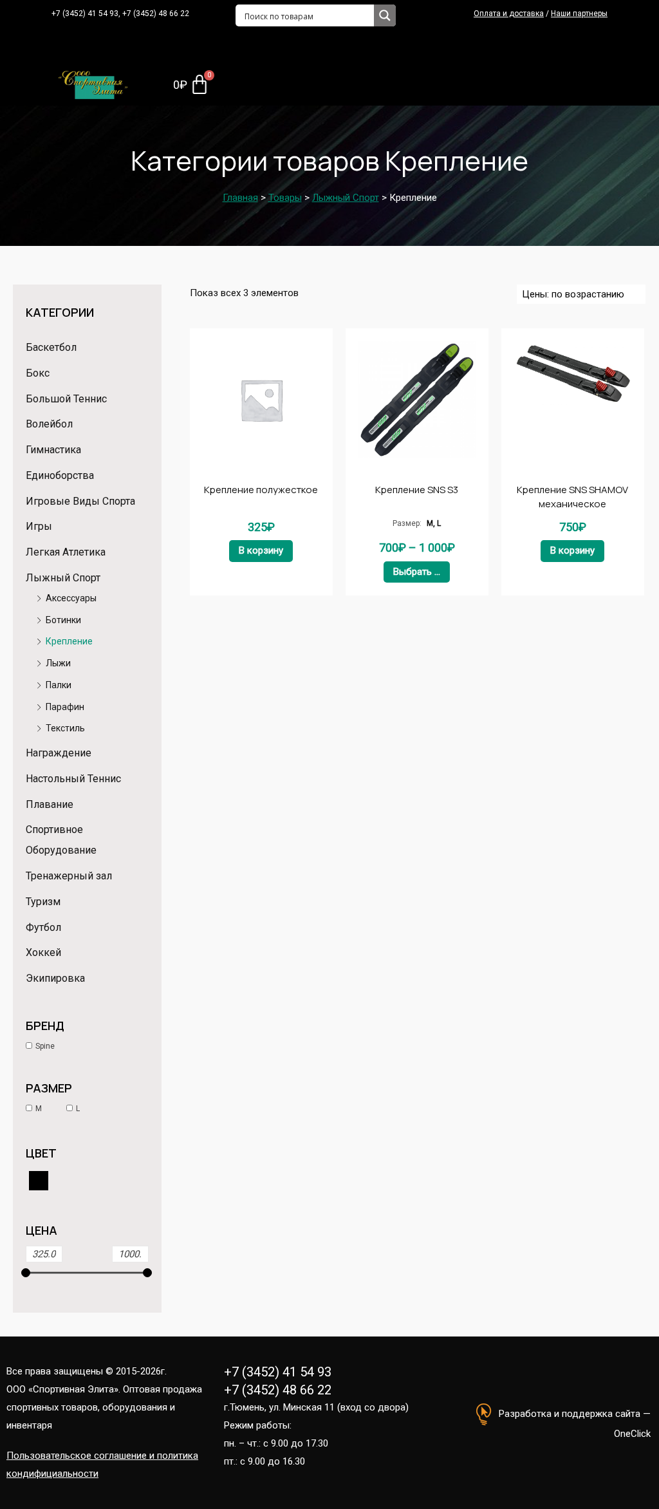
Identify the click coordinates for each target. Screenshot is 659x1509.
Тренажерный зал (69, 876)
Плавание (49, 804)
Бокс (38, 373)
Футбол (43, 927)
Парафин (65, 707)
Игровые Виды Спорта (80, 501)
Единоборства (60, 475)
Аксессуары (71, 598)
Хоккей (43, 952)
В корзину (261, 550)
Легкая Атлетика (66, 552)
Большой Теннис (66, 399)
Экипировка (55, 978)
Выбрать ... (416, 571)
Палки (58, 685)
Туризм (43, 901)
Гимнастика (53, 450)
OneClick (632, 1433)
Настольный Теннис (73, 779)
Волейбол (49, 424)
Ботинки (63, 620)
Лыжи (58, 663)
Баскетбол (51, 347)
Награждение (58, 753)
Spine (45, 1046)
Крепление (69, 641)
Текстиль (65, 728)
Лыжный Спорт (63, 578)
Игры (39, 526)
